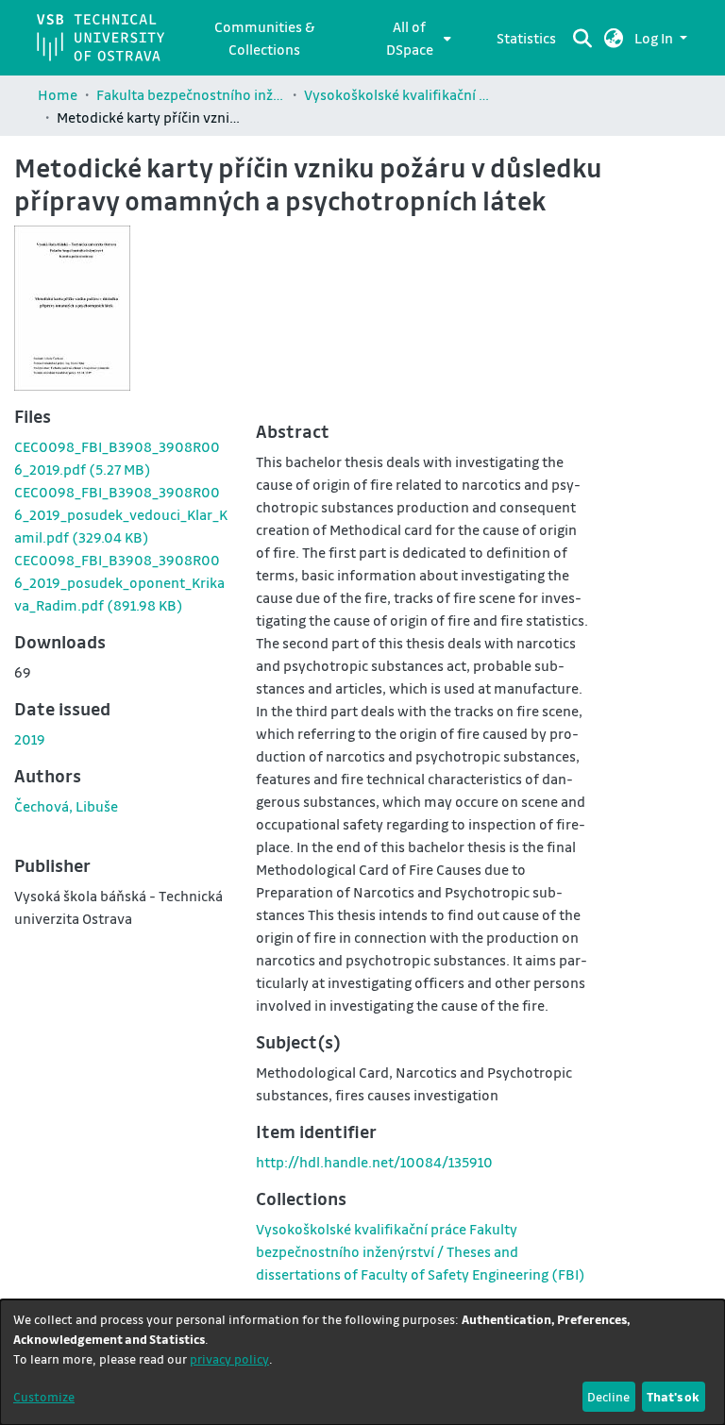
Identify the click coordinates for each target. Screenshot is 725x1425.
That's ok (673, 1396)
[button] (614, 37)
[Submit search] (583, 37)
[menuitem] (414, 38)
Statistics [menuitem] (526, 37)
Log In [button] (655, 37)
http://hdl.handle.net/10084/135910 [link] (374, 1161)
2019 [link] (29, 738)
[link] (121, 514)
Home (57, 94)
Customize (44, 1396)
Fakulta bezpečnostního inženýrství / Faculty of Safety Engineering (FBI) (190, 94)
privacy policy (229, 1358)
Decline (608, 1396)
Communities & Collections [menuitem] (264, 38)
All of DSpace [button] (409, 38)
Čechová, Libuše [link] (66, 805)
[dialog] (362, 1362)
